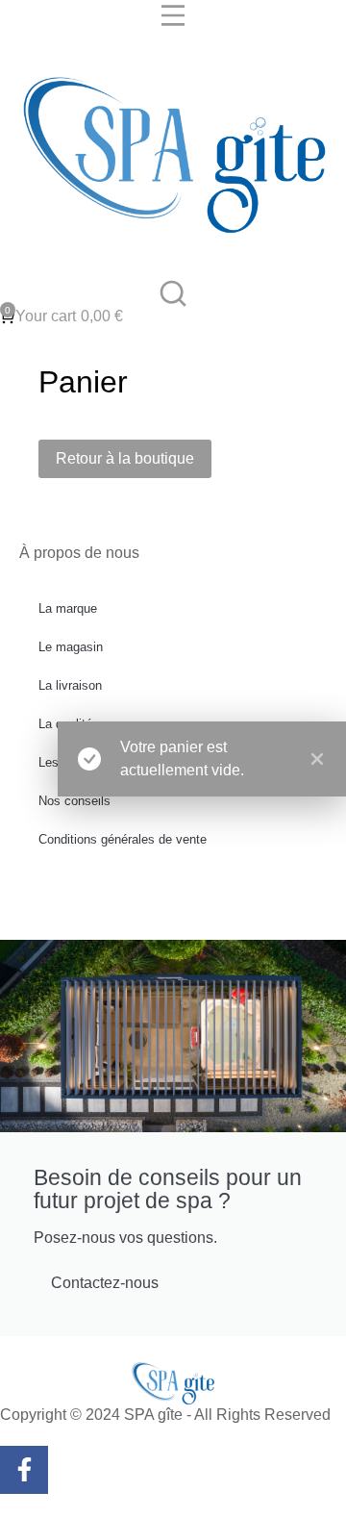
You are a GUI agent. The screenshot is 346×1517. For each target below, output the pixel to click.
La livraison (70, 685)
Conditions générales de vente (122, 839)
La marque (67, 608)
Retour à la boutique (125, 458)
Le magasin (70, 647)
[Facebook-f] (24, 1470)
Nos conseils (74, 801)
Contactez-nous (105, 1283)
